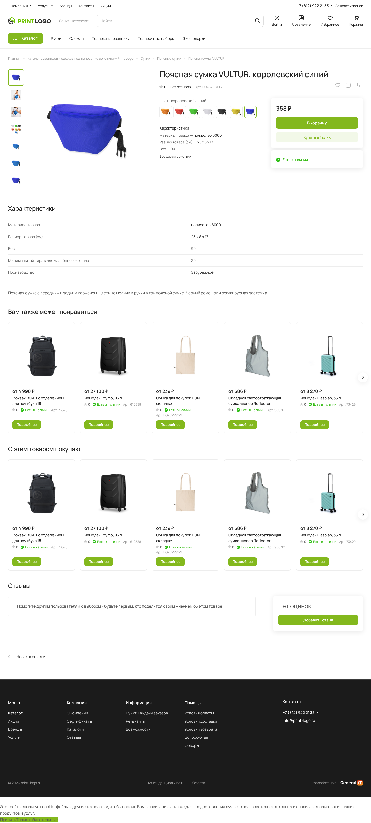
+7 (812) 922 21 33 (313, 6)
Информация (139, 702)
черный (222, 112)
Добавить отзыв (318, 620)
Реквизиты (135, 721)
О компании (77, 713)
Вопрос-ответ (197, 737)
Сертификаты (79, 721)
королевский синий (250, 112)
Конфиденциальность (166, 782)
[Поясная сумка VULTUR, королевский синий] (88, 130)
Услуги (14, 737)
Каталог (15, 713)
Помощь (193, 702)
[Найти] (257, 21)
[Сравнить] (348, 85)
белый (208, 112)
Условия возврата (201, 729)
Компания (77, 702)
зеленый (194, 112)
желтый (236, 112)
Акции (13, 721)
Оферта (198, 782)
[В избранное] (337, 85)
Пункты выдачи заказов (147, 713)
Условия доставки (201, 721)
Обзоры (192, 745)
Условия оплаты (199, 713)
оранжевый (166, 112)
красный (180, 112)
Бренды (15, 729)
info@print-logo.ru (299, 720)
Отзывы (74, 737)
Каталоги (75, 729)
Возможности (138, 729)
